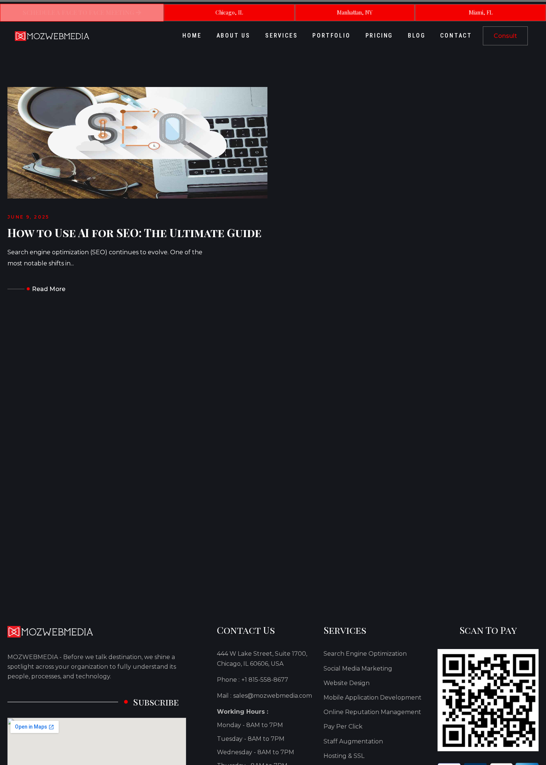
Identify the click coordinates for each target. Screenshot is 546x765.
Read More (48, 289)
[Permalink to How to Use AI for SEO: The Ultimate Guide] (137, 142)
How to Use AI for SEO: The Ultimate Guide (134, 232)
